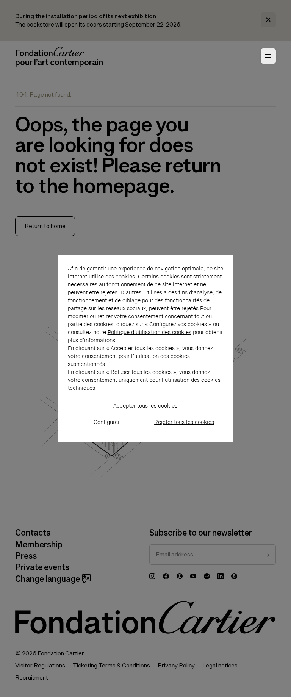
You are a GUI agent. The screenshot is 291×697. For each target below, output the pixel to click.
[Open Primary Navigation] (268, 56)
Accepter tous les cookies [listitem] (145, 406)
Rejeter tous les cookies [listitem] (184, 422)
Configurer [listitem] (107, 422)
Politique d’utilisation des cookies (149, 332)
